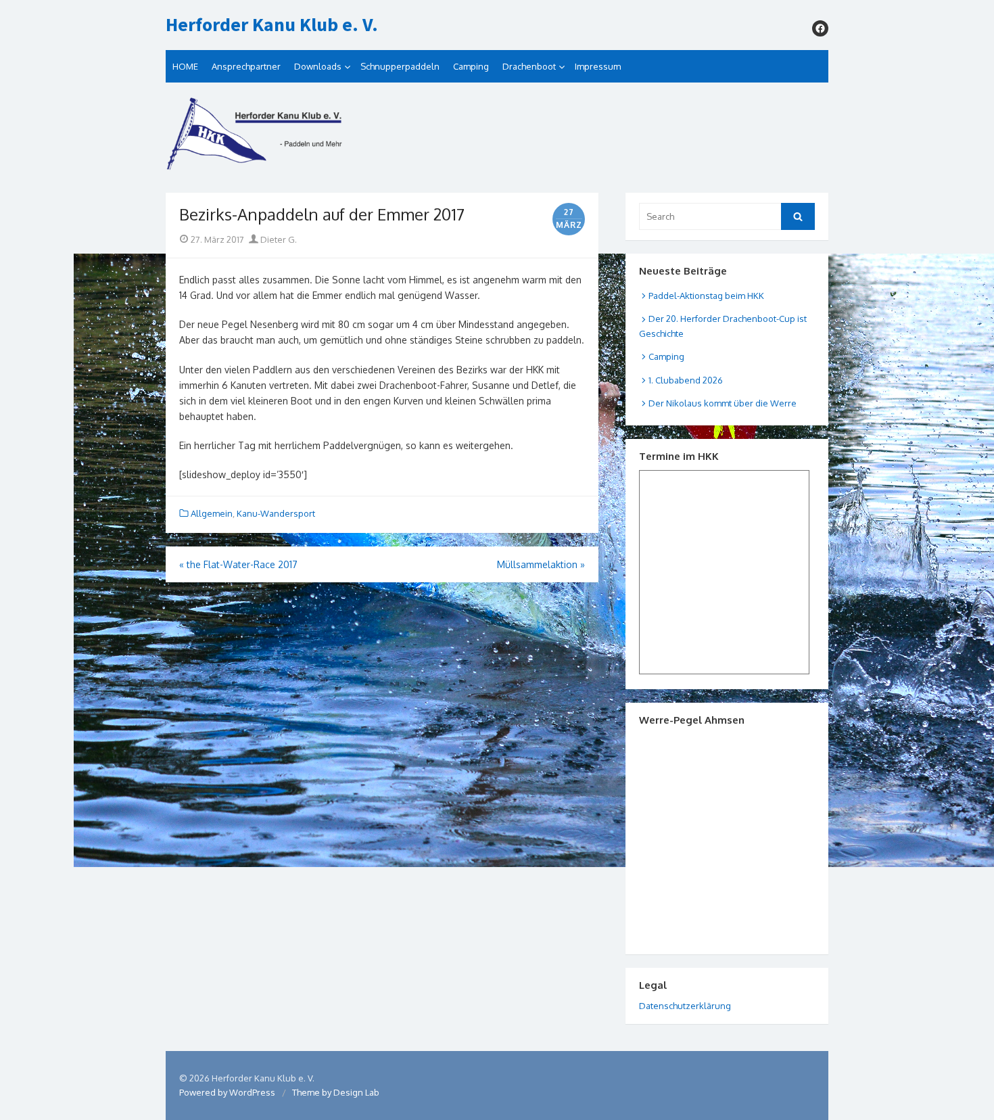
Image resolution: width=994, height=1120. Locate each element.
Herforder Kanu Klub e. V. (272, 25)
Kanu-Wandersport (276, 513)
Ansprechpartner (246, 66)
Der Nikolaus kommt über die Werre (722, 403)
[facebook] (820, 28)
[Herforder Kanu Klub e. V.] (497, 137)
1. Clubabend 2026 (685, 380)
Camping (471, 66)
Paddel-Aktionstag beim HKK (706, 295)
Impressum (598, 66)
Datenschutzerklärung (685, 1005)
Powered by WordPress (227, 1092)
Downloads (317, 66)
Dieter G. (277, 239)
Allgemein (212, 513)
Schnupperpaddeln (400, 66)
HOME (185, 66)
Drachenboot (529, 66)
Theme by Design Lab (335, 1092)
